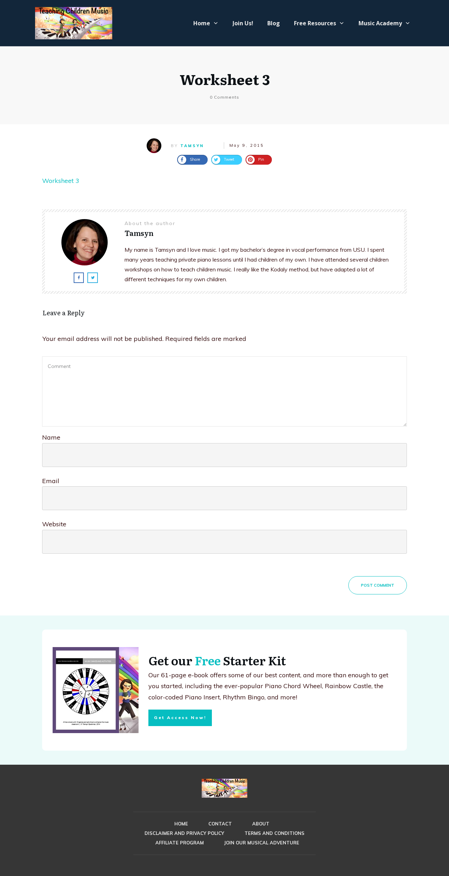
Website (54, 524)
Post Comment (377, 585)
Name (51, 437)
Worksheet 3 (225, 78)
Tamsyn (192, 145)
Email (50, 481)
